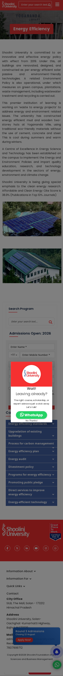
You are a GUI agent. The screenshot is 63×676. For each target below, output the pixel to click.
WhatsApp (33, 415)
